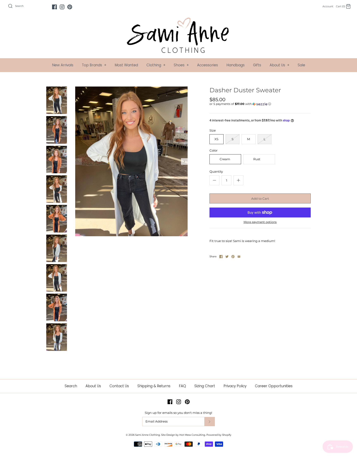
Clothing (155, 65)
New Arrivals (62, 65)
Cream (225, 159)
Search (71, 385)
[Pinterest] (69, 7)
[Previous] (78, 161)
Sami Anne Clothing (147, 434)
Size (212, 130)
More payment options (260, 222)
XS (216, 139)
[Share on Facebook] (221, 256)
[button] (240, 104)
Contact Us (119, 385)
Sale (301, 65)
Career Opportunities (274, 385)
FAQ (182, 385)
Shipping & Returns (153, 385)
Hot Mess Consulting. (192, 434)
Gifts (257, 65)
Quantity (216, 171)
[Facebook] (54, 7)
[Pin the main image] (232, 256)
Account (327, 6)
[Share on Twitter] (226, 256)
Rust (256, 159)
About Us (279, 65)
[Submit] (209, 421)
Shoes (181, 65)
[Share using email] (238, 256)
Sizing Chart (204, 385)
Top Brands (94, 65)
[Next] (184, 161)
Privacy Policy (235, 385)
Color (213, 150)
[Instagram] (62, 7)
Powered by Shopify (218, 434)
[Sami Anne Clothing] (178, 20)
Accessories (207, 65)
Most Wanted (126, 65)
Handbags (235, 65)
